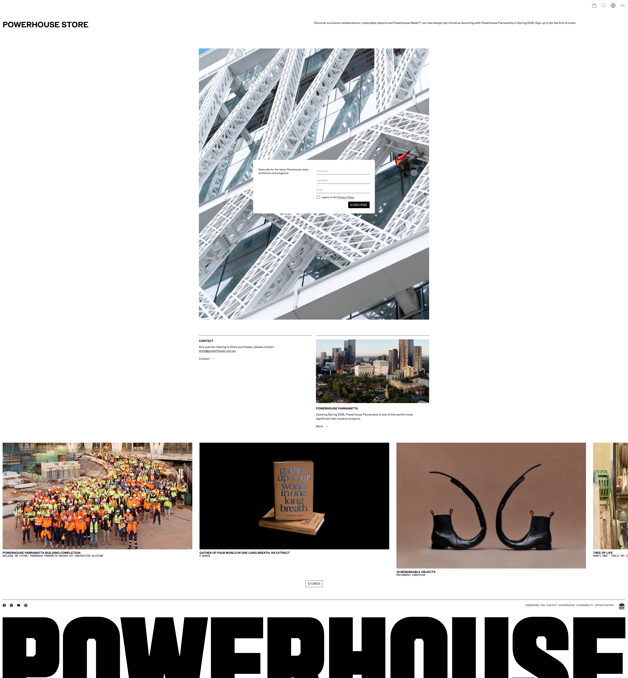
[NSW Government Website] (622, 606)
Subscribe (358, 204)
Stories (314, 583)
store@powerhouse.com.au (217, 350)
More (319, 426)
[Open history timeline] (613, 5)
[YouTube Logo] (18, 605)
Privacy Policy (346, 197)
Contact (204, 358)
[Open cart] (594, 5)
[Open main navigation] (623, 5)
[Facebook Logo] (4, 605)
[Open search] (604, 5)
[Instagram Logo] (11, 605)
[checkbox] (318, 197)
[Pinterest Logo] (25, 605)
